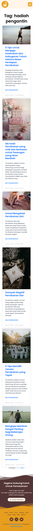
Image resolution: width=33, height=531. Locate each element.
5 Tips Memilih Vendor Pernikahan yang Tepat (15, 371)
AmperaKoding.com (16, 526)
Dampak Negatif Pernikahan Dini (14, 294)
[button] (30, 4)
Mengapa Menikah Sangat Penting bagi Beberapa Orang (16, 431)
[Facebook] (11, 519)
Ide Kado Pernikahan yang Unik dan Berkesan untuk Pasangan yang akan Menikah (16, 151)
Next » (22, 468)
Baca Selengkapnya (11, 90)
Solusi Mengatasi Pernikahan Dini (15, 215)
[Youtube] (21, 519)
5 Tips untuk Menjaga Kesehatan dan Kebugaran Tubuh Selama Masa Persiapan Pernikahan (16, 56)
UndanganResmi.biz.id (15, 524)
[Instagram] (16, 519)
